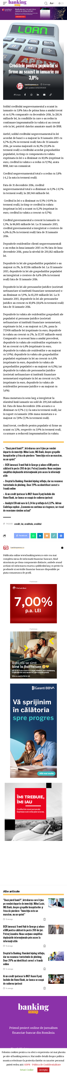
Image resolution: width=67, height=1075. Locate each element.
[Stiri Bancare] (17, 3)
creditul (37, 523)
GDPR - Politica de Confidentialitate (42, 1064)
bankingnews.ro (31, 84)
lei (22, 523)
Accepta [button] (43, 1070)
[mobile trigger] (5, 3)
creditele (28, 523)
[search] (46, 3)
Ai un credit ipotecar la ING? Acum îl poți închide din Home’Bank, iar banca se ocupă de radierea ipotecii (29, 495)
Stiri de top (34, 59)
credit (17, 523)
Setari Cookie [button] (27, 1070)
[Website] (62, 548)
